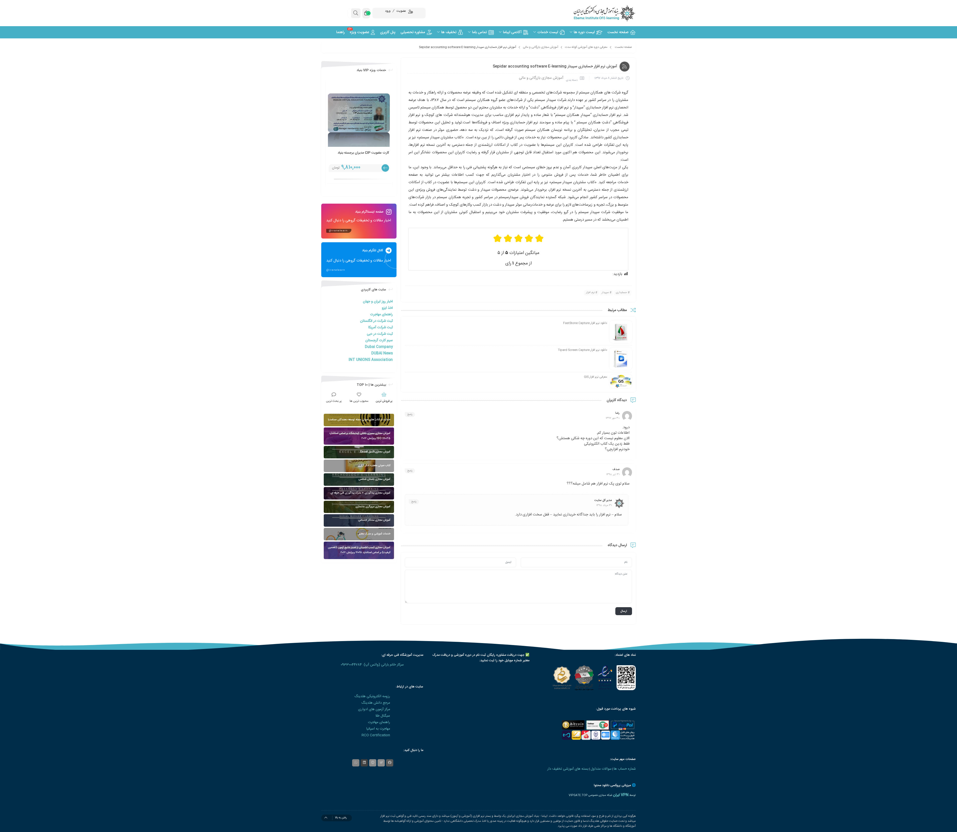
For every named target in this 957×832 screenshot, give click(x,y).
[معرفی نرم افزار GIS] (621, 381)
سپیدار (605, 292)
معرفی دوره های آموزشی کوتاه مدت (586, 47)
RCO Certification (376, 735)
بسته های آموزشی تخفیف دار (567, 769)
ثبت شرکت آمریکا (380, 328)
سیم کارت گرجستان (379, 340)
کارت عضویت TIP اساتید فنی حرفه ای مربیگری (363, 155)
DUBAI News (382, 353)
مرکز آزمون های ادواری (374, 709)
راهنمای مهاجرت (381, 315)
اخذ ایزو (387, 308)
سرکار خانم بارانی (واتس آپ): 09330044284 (372, 665)
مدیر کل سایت (603, 500)
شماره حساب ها (625, 769)
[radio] (539, 238)
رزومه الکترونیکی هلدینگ (372, 696)
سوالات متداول (601, 769)
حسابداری (621, 292)
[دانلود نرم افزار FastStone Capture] (621, 332)
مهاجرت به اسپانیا (378, 729)
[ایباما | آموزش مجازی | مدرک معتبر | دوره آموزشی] (598, 13)
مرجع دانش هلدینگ (375, 703)
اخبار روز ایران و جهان (378, 302)
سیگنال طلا (382, 716)
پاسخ (409, 414)
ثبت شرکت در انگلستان (376, 321)
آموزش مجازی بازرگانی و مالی (540, 47)
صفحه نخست (623, 47)
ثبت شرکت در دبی (380, 334)
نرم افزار (590, 292)
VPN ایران (621, 795)
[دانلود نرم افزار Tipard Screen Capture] (621, 359)
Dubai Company (379, 347)
